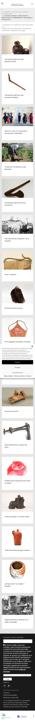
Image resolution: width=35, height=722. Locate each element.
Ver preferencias (17, 372)
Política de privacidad (19, 375)
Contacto (6, 693)
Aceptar (17, 362)
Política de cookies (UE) (10, 697)
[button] (32, 346)
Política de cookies (8, 375)
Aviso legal (28, 375)
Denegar (17, 367)
